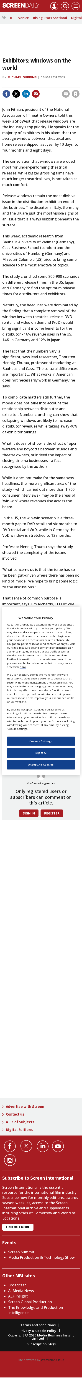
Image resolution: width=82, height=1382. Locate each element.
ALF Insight (18, 1296)
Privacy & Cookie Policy (38, 1331)
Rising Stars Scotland (50, 18)
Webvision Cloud (52, 1360)
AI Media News (21, 1290)
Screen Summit (21, 1251)
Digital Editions (19, 1130)
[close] (44, 90)
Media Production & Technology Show (41, 1257)
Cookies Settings (40, 741)
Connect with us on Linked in (43, 1146)
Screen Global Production (30, 1301)
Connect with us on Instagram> (10, 1160)
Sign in (21, 84)
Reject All (41, 753)
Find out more (18, 1227)
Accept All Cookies (41, 764)
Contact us (15, 1114)
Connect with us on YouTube (58, 1146)
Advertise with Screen (25, 1106)
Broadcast (17, 1285)
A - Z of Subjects (20, 1122)
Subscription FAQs (41, 1344)
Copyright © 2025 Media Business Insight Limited (41, 1337)
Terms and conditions (38, 1325)
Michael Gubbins (22, 77)
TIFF (11, 18)
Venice (23, 18)
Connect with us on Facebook (10, 1146)
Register (51, 813)
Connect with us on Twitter (26, 1146)
